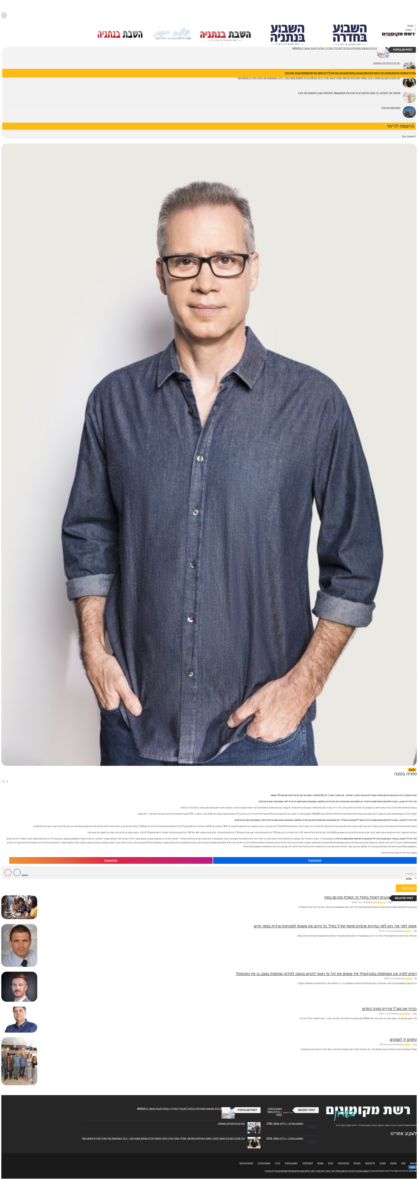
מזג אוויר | (319, 1171)
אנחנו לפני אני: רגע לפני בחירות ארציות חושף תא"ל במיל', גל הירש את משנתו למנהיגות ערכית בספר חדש (335, 926)
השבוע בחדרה (339, 73)
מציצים (368, 73)
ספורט (383, 1163)
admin (407, 931)
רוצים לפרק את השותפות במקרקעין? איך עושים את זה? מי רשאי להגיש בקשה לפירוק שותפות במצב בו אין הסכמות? (326, 973)
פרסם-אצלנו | (341, 1171)
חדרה (399, 73)
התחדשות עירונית (390, 108)
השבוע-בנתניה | (362, 1171)
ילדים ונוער (324, 73)
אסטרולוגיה (307, 1163)
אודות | (351, 1171)
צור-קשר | (329, 1171)
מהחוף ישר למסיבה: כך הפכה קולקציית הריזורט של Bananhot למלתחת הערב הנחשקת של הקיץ (349, 93)
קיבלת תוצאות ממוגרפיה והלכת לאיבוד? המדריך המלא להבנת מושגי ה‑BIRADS (179, 1108)
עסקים (392, 73)
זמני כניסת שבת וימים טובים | (301, 1171)
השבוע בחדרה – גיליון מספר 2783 (284, 1123)
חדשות (407, 73)
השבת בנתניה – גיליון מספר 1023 (274, 1111)
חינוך (403, 1163)
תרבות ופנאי (380, 73)
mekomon (380, 902)
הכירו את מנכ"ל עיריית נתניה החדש (389, 1008)
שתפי (412, 1167)
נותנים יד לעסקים (403, 1039)
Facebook (314, 860)
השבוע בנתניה (356, 73)
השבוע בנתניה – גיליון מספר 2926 (284, 1138)
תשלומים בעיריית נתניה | (276, 1171)
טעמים (306, 73)
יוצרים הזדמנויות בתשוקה (231, 1123)
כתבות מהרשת (293, 73)
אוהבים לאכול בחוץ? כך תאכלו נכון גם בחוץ (358, 897)
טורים (313, 73)
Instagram (110, 860)
